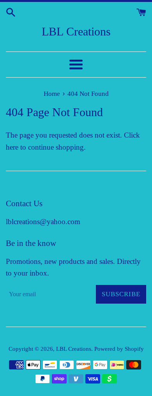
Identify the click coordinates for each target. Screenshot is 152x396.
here (12, 147)
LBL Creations (76, 31)
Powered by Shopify (119, 348)
